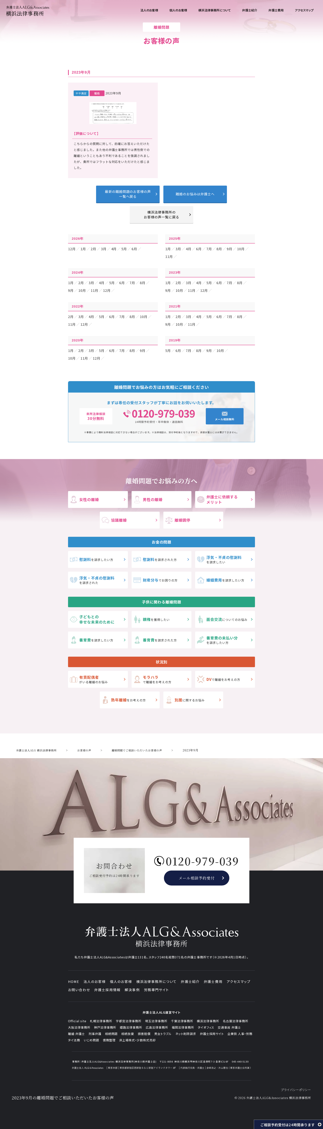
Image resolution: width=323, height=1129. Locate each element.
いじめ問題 (91, 1040)
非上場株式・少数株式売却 (137, 1040)
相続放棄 (127, 1033)
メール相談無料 (225, 419)
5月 (124, 248)
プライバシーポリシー (296, 1089)
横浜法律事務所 (208, 1021)
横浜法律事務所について (156, 981)
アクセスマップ (238, 981)
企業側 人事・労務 (239, 1033)
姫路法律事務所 (131, 1027)
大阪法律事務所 (79, 1027)
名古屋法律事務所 (235, 1021)
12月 (72, 248)
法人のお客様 (95, 981)
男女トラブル (163, 1033)
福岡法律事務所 (183, 1027)
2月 (93, 248)
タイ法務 (74, 1040)
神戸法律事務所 (105, 1027)
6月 (134, 248)
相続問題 (111, 1033)
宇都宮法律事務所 (128, 1021)
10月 (241, 248)
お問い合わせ (79, 989)
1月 (83, 248)
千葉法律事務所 (182, 1021)
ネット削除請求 (185, 1033)
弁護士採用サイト (212, 1033)
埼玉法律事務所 (156, 1021)
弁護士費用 (213, 981)
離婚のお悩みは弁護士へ (195, 193)
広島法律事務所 (157, 1027)
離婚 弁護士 (76, 1033)
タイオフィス (206, 1027)
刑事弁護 (95, 1033)
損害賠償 (144, 1033)
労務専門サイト (156, 989)
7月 (209, 248)
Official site (77, 1021)
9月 (229, 248)
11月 (169, 256)
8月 (219, 248)
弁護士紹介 (190, 981)
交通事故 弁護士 (229, 1027)
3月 (104, 248)
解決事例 (132, 989)
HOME (73, 981)
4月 (114, 248)
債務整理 (109, 1040)
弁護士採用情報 (107, 989)
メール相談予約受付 (197, 878)
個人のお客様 (121, 981)
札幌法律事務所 (101, 1021)
